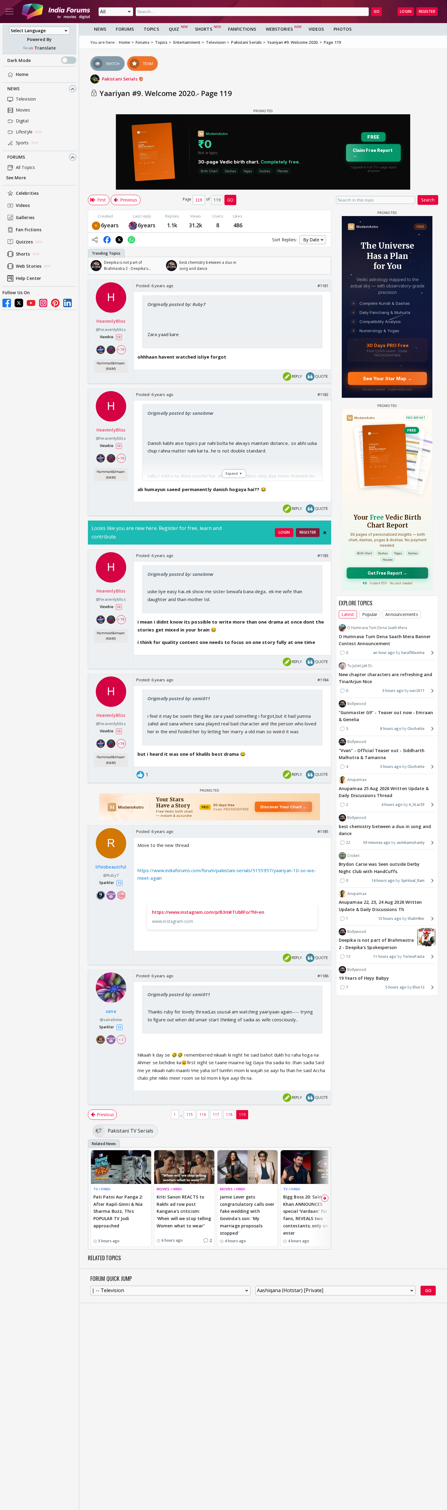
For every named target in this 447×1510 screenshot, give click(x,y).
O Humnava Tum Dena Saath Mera (377, 627)
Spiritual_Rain (412, 880)
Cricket (353, 855)
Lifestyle (24, 132)
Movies (23, 110)
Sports (22, 143)
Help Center (28, 278)
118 (229, 1114)
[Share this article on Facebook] (107, 240)
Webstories (279, 29)
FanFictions (242, 29)
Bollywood (356, 703)
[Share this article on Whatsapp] (131, 240)
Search (428, 200)
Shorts (23, 254)
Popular (370, 614)
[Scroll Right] (324, 265)
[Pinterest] (55, 303)
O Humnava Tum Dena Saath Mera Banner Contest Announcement (385, 639)
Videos (23, 205)
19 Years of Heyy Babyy (364, 978)
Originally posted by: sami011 (178, 698)
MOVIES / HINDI (169, 1189)
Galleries (25, 218)
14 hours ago (383, 880)
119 (242, 1114)
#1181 (323, 285)
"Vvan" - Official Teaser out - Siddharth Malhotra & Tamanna (381, 753)
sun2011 (417, 690)
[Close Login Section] (324, 532)
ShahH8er (415, 918)
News (13, 89)
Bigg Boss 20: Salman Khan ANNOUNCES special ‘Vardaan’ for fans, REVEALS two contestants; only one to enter (310, 1215)
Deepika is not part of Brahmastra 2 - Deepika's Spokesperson (376, 943)
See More (16, 178)
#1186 (323, 976)
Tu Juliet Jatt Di (359, 665)
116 (202, 1114)
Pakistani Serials (120, 79)
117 (216, 1114)
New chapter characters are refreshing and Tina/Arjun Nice (385, 677)
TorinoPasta (413, 956)
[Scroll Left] (94, 265)
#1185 (323, 831)
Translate (45, 48)
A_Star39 (416, 804)
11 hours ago (384, 956)
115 (189, 1114)
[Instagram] (43, 303)
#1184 (323, 680)
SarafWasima (412, 652)
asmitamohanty (410, 842)
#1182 (323, 394)
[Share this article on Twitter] (119, 240)
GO (376, 11)
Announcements (401, 614)
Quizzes (24, 242)
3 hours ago (393, 690)
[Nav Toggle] (9, 11)
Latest (347, 614)
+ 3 (121, 1039)
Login (405, 11)
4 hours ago (392, 804)
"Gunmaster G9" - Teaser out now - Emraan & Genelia (386, 715)
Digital (22, 121)
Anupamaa (356, 779)
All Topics (25, 167)
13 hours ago (389, 918)
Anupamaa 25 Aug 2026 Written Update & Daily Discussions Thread (384, 791)
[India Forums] (55, 11)
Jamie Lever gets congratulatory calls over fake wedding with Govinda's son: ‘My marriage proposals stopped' (247, 1215)
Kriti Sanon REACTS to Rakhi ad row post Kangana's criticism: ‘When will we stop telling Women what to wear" (184, 1211)
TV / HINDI (101, 1189)
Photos (343, 29)
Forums (16, 157)
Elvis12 (418, 987)
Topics (151, 29)
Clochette (415, 728)
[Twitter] (19, 303)
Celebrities (27, 193)
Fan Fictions (28, 230)
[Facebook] (6, 303)
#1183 (323, 555)
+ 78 (121, 349)
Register (427, 11)
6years (110, 225)
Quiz (174, 29)
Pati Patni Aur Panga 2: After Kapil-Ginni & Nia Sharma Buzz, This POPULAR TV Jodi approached (118, 1211)
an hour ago (384, 652)
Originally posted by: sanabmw (180, 413)
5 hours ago (396, 987)
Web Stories (28, 266)
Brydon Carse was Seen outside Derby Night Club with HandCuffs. (379, 867)
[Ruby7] (96, 225)
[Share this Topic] (95, 240)
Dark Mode (19, 60)
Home (22, 74)
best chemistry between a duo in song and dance (385, 829)
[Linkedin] (67, 303)
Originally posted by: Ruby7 (176, 304)
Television (26, 99)
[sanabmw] (133, 225)
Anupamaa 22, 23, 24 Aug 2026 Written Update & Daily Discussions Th (380, 905)
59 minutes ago (376, 842)
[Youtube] (31, 303)
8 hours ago (390, 728)
